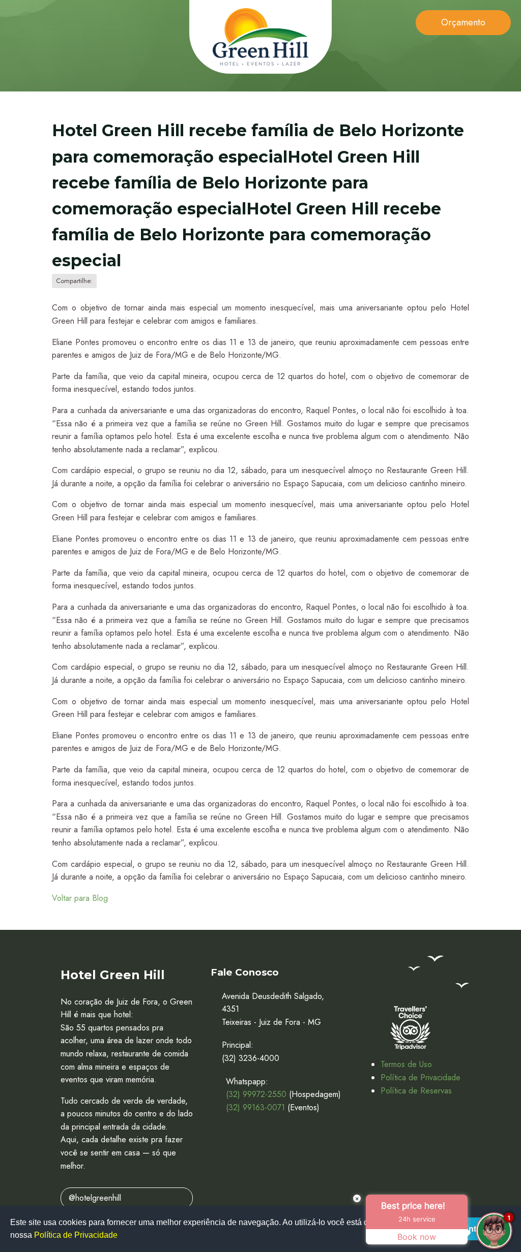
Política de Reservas (416, 1091)
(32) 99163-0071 (255, 1107)
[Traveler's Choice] (410, 1028)
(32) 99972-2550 (256, 1094)
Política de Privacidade (420, 1077)
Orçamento (463, 22)
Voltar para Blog (80, 898)
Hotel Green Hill (260, 37)
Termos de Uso (406, 1064)
